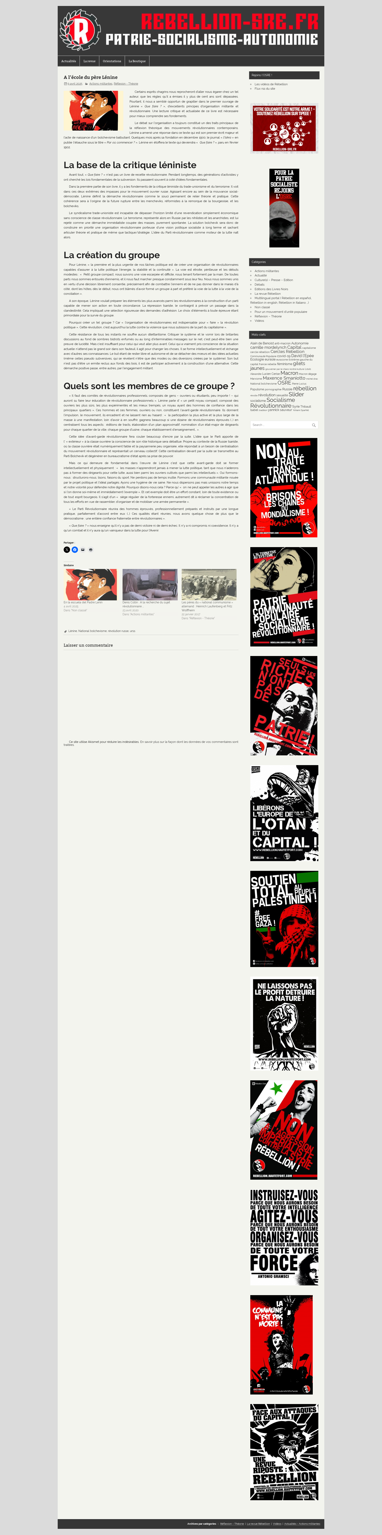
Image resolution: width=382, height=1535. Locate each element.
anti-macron (282, 343)
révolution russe (118, 631)
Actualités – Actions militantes (302, 1523)
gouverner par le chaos (277, 369)
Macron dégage (308, 373)
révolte (253, 395)
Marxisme (256, 378)
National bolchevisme (92, 631)
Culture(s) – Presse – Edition (274, 280)
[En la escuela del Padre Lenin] (91, 584)
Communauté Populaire (263, 356)
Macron (289, 373)
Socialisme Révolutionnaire (272, 402)
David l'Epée (302, 355)
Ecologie (257, 359)
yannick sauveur (280, 410)
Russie (287, 389)
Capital (294, 347)
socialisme (258, 401)
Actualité (261, 275)
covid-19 (283, 356)
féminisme (284, 364)
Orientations (112, 61)
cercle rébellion (260, 352)
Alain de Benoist (262, 343)
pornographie (273, 389)
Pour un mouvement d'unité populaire (281, 312)
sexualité (282, 395)
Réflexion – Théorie (268, 316)
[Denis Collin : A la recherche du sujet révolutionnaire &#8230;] (150, 584)
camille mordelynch (268, 347)
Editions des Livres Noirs (271, 289)
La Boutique (137, 61)
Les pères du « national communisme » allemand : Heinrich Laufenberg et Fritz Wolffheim (207, 606)
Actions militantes (100, 83)
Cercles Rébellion (287, 351)
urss (132, 631)
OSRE (284, 383)
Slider (296, 394)
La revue (90, 61)
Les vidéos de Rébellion (271, 84)
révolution (267, 395)
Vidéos (259, 321)
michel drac (312, 379)
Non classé (262, 307)
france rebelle (267, 364)
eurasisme (282, 359)
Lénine (72, 631)
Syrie (296, 406)
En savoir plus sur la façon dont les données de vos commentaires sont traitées (151, 743)
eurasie (270, 359)
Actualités (68, 61)
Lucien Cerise (271, 373)
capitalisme (309, 347)
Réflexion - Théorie (126, 83)
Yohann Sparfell (301, 410)
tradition (263, 410)
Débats (259, 284)
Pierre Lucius (299, 383)
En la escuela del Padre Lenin (83, 602)
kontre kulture (297, 369)
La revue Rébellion (268, 294)
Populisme (257, 389)
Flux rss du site (265, 88)
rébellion (305, 388)
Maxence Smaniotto (284, 378)
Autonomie (300, 343)
